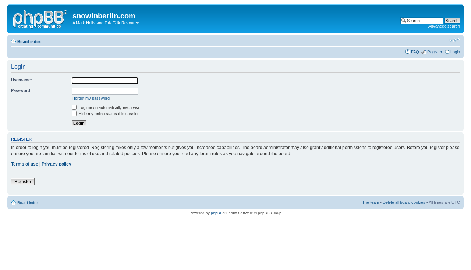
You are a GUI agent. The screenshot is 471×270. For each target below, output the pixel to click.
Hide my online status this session (108, 113)
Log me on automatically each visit (109, 107)
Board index (29, 41)
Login (455, 52)
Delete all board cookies (404, 202)
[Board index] (40, 18)
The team (370, 202)
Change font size (454, 40)
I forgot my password (91, 98)
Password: (21, 90)
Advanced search (444, 26)
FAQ (415, 52)
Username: (21, 80)
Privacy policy (56, 164)
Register (434, 52)
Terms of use (24, 164)
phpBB (217, 213)
